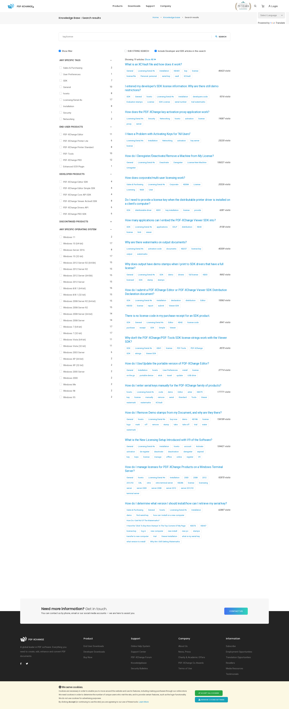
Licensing (131, 190)
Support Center (138, 651)
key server (195, 140)
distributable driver (143, 210)
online (179, 457)
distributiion (187, 227)
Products (118, 6)
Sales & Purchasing (72, 68)
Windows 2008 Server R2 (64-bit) (79, 301)
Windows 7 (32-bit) (72, 333)
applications (162, 227)
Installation (68, 106)
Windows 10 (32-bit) (73, 256)
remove (161, 397)
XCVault (187, 76)
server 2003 (142, 488)
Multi (142, 190)
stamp (150, 280)
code (160, 392)
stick (160, 375)
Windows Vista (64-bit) (74, 339)
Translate (280, 23)
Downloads (134, 6)
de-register (144, 452)
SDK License (164, 102)
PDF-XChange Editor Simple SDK (79, 188)
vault (177, 76)
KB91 (158, 210)
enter (190, 392)
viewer (149, 232)
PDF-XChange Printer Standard (78, 147)
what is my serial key (191, 536)
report (150, 306)
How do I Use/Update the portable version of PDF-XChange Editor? (167, 363)
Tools (193, 397)
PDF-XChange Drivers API (75, 207)
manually (149, 397)
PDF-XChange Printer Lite (75, 141)
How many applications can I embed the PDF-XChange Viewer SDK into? (170, 220)
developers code (200, 96)
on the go (131, 375)
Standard (183, 397)
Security (67, 112)
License (150, 102)
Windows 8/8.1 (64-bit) (74, 288)
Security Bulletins (139, 668)
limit (139, 232)
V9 (199, 457)
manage (157, 457)
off (146, 424)
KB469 (176, 71)
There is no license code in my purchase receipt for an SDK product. (167, 316)
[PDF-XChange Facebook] (22, 663)
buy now (173, 419)
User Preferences (72, 74)
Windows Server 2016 (74, 250)
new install (172, 531)
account (187, 446)
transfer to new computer (138, 536)
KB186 (195, 419)
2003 (186, 477)
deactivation (173, 452)
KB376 (193, 526)
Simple (162, 328)
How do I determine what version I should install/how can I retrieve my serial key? (176, 503)
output (129, 254)
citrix (149, 483)
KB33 (205, 275)
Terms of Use (185, 668)
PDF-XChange (197, 348)
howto (66, 93)
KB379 (199, 392)
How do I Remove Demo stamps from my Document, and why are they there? (173, 412)
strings (138, 353)
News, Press (184, 651)
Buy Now (88, 657)
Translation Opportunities (238, 657)
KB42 (180, 322)
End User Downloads (94, 646)
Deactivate (164, 162)
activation (189, 118)
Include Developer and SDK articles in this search (182, 51)
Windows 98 (69, 391)
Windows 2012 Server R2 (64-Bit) (79, 262)
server (138, 124)
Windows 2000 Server (74, 371)
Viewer (173, 328)
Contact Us (236, 611)
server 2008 (156, 488)
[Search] (255, 6)
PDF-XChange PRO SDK (74, 214)
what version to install (136, 541)
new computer (157, 531)
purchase (131, 328)
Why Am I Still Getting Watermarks (165, 541)
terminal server (133, 493)
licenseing (203, 483)
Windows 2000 (70, 378)
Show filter (67, 51)
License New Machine (196, 162)
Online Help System (140, 646)
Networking (68, 119)
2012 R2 (130, 483)
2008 (195, 477)
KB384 (186, 184)
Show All (149, 59)
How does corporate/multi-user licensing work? (155, 178)
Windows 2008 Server (74, 320)
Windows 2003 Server (74, 352)
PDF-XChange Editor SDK (75, 182)
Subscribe (231, 646)
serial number (180, 102)
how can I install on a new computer (168, 515)
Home (156, 17)
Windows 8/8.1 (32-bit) (74, 294)
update (180, 375)
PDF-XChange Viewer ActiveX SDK (80, 201)
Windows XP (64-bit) (73, 359)
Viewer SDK (174, 306)
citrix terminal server (164, 483)
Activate (199, 446)
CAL (140, 483)
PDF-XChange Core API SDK (77, 194)
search (222, 36)
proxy (129, 124)
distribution (191, 300)
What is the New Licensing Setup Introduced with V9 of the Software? (168, 440)
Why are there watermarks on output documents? (156, 242)
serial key (166, 76)
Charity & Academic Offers (191, 657)
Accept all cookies (209, 693)
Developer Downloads (94, 651)
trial (195, 424)
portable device (146, 375)
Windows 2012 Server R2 (75, 269)
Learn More (144, 702)
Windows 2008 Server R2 (75, 307)
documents (171, 249)
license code (193, 322)
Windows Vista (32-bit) (74, 346)
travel (169, 375)
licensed (130, 280)
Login (274, 6)
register (190, 457)
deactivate (158, 452)
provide (197, 210)
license (195, 71)
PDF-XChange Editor (73, 134)
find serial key (142, 515)
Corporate (174, 184)
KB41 (159, 348)
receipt (143, 328)
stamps (161, 280)
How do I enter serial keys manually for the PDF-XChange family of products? (173, 385)
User (151, 190)
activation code (155, 249)
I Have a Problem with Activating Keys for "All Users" (157, 134)
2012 (204, 477)
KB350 (129, 306)
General (67, 87)
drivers (181, 275)
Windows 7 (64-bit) (72, 327)
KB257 (184, 249)
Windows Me (69, 384)
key (185, 71)
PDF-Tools (68, 153)
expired (200, 452)
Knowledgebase (139, 663)
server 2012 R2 (187, 488)
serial (171, 397)
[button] (83, 60)
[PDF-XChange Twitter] (28, 663)
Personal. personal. (149, 76)
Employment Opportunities (239, 651)
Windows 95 (69, 397)
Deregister (178, 162)
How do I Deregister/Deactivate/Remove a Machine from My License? (169, 156)
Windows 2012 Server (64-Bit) (78, 275)
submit (161, 306)
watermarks (142, 254)
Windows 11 (69, 237)
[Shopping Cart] (263, 6)
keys (136, 457)
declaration (176, 300)
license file (131, 76)
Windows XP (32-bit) (73, 365)
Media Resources (234, 668)
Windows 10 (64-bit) (73, 243)
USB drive (192, 375)
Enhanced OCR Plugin (73, 166)
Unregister (131, 168)
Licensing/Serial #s (72, 100)
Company (165, 6)
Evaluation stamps (135, 102)
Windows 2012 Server (74, 282)
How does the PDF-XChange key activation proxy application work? (167, 112)
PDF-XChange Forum (141, 657)
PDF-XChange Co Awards (191, 663)
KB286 (180, 483)
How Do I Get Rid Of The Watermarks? (143, 520)
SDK (65, 80)
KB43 (199, 227)
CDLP (174, 227)
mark (137, 424)
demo (170, 275)
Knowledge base (172, 17)
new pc (185, 531)
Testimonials (232, 674)
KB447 (203, 526)
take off (185, 424)
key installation (172, 210)
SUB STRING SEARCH (138, 51)
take (176, 424)
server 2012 (171, 488)
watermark (131, 402)
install (185, 370)
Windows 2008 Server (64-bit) (77, 314)
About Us (183, 646)
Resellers (230, 663)
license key (196, 249)
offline (169, 457)
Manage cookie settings (212, 699)
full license (193, 275)
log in (143, 531)
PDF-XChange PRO (72, 160)
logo (129, 424)
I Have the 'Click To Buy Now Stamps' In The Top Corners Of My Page (156, 526)
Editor (202, 300)
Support (150, 6)
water (204, 424)
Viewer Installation (169, 536)
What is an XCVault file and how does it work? (153, 64)
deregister (187, 452)
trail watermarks (198, 102)
